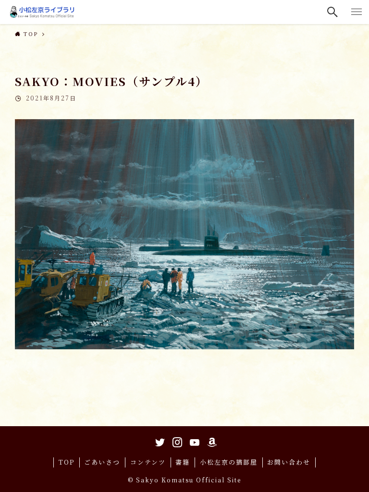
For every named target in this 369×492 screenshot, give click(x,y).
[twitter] (158, 440)
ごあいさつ (102, 462)
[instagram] (176, 440)
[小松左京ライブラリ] (43, 12)
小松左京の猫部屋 (229, 462)
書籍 (182, 462)
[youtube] (193, 440)
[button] (333, 12)
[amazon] (210, 440)
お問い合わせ (288, 462)
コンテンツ (148, 462)
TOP (66, 462)
